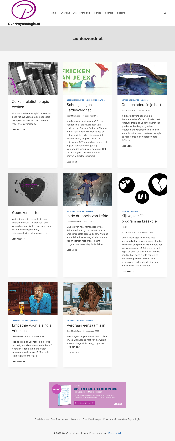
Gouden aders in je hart (141, 105)
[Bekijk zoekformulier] (164, 13)
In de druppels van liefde (87, 216)
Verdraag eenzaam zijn (86, 325)
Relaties (97, 13)
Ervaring (71, 321)
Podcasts (120, 13)
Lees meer (18, 130)
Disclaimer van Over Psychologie (51, 419)
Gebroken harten (26, 212)
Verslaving (99, 100)
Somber (89, 100)
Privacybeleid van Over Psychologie (121, 419)
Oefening (126, 100)
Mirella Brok (76, 116)
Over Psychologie (81, 13)
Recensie (108, 13)
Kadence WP (115, 433)
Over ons (65, 13)
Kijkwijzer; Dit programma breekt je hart (139, 221)
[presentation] (33, 78)
